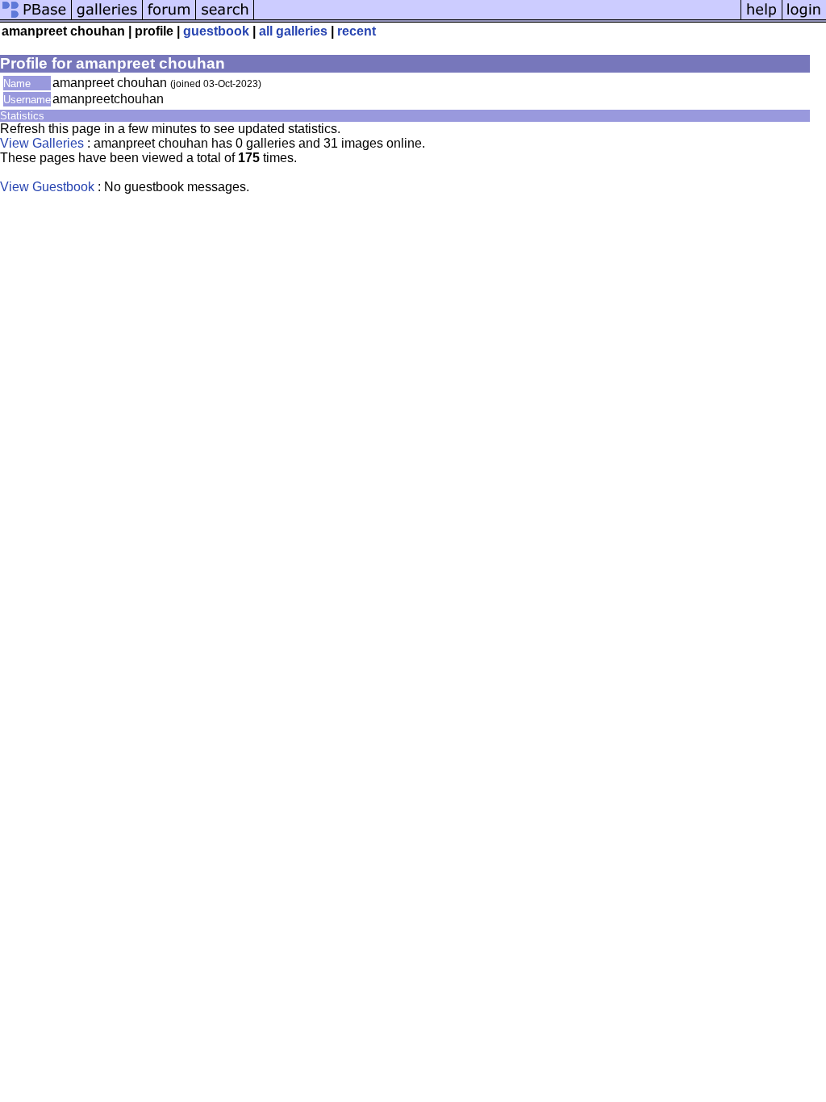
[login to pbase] (804, 18)
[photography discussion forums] (169, 18)
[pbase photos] (36, 18)
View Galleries (42, 143)
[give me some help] (761, 18)
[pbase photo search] (225, 18)
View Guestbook (47, 187)
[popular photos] (497, 18)
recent (356, 31)
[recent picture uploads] (107, 18)
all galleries (293, 31)
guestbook (216, 31)
